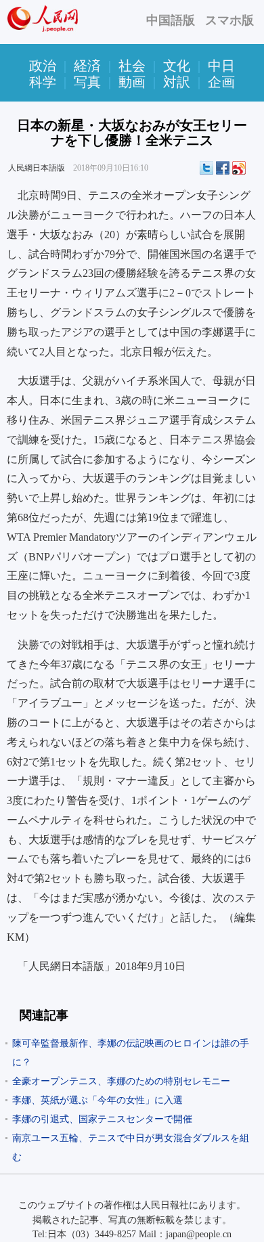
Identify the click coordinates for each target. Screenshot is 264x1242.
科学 (42, 81)
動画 (132, 81)
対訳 (176, 81)
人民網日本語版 (36, 168)
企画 (221, 81)
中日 (221, 65)
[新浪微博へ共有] (239, 168)
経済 (87, 65)
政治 (42, 65)
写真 (87, 81)
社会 (132, 65)
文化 (176, 65)
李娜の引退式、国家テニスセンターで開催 (102, 1119)
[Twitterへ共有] (206, 168)
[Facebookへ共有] (222, 168)
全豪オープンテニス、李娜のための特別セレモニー (121, 1081)
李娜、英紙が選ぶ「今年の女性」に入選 (97, 1100)
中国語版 (170, 20)
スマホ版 (229, 20)
